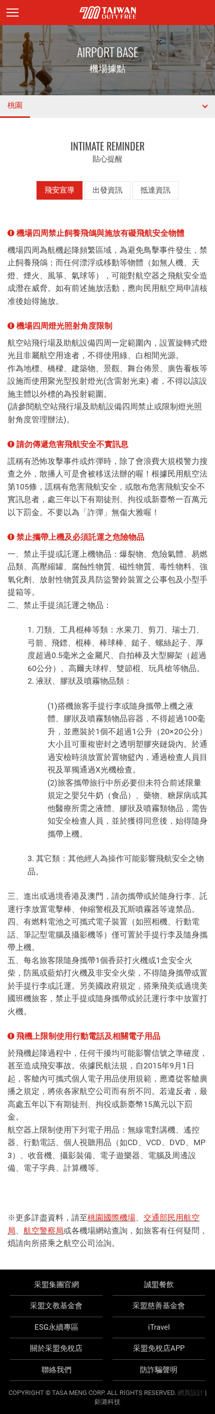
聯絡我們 (57, 1369)
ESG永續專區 (56, 1327)
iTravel (159, 1327)
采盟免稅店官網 (108, 12)
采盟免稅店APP (158, 1348)
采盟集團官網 (56, 1284)
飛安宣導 (59, 190)
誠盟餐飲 (159, 1284)
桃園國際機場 (112, 1217)
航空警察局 (44, 1230)
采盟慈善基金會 (158, 1305)
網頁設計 (191, 1392)
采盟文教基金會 (56, 1305)
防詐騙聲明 (159, 1369)
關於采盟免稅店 (56, 1348)
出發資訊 (107, 190)
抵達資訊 (155, 190)
